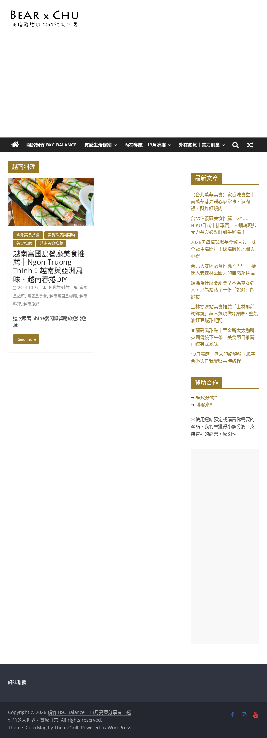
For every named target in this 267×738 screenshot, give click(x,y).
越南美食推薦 (51, 243)
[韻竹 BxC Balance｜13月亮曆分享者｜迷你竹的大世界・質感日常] (15, 145)
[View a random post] (250, 145)
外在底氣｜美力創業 (199, 145)
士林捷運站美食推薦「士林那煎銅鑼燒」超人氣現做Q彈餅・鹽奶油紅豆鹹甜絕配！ (224, 313)
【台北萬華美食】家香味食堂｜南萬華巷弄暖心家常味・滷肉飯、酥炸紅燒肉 (223, 201)
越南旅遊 (31, 304)
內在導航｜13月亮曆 (145, 145)
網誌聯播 (17, 682)
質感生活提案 (98, 145)
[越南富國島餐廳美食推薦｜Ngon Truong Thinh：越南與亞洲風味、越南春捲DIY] (51, 182)
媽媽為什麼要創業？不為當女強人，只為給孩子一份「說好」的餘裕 (223, 289)
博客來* (204, 404)
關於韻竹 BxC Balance (51, 145)
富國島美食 (37, 296)
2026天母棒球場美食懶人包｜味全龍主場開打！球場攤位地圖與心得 (223, 249)
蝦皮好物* (206, 397)
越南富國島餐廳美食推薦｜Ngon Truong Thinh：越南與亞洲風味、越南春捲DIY (49, 266)
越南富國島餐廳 (63, 296)
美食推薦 (24, 243)
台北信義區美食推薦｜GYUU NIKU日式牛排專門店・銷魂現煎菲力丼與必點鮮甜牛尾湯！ (224, 225)
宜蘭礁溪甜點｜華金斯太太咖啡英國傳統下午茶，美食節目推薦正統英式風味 (223, 337)
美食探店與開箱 (61, 235)
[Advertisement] (133, 87)
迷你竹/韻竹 (60, 287)
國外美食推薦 (28, 235)
